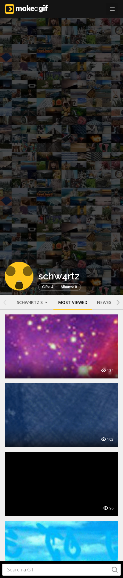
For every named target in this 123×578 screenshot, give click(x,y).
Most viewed (72, 302)
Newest (105, 302)
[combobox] (61, 570)
